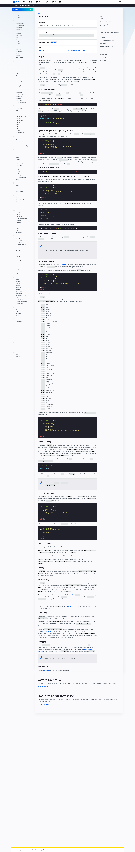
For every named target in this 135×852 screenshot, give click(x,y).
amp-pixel (15, 254)
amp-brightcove (17, 73)
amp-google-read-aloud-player (21, 146)
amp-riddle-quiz (17, 274)
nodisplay (54, 42)
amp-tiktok (15, 309)
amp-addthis (16, 41)
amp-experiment (17, 110)
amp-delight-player (18, 100)
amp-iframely (16, 159)
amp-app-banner (17, 51)
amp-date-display (17, 96)
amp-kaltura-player (18, 191)
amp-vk (15, 339)
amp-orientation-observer (19, 244)
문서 (30, 2)
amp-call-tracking (17, 81)
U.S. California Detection (106, 37)
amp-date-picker (17, 98)
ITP (76, 658)
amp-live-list (16, 207)
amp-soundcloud (17, 293)
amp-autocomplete (18, 57)
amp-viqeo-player (17, 337)
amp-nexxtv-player (18, 232)
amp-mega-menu (17, 214)
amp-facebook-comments (19, 116)
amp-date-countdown (18, 94)
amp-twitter (16, 315)
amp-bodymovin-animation (20, 69)
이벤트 (46, 2)
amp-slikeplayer (17, 287)
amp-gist (15, 142)
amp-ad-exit (16, 37)
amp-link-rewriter (17, 203)
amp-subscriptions (18, 303)
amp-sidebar (16, 283)
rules (44, 670)
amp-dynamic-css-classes (19, 102)
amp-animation (17, 47)
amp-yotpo (15, 354)
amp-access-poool (17, 27)
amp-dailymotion (17, 92)
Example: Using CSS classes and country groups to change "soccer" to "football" (110, 31)
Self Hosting (103, 57)
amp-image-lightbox (18, 163)
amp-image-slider (17, 165)
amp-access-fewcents (18, 23)
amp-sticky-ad (16, 297)
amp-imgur (16, 169)
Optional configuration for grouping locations (108, 24)
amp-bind (15, 67)
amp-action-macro (17, 35)
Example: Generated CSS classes (108, 28)
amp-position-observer (19, 258)
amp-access (16, 31)
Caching (102, 52)
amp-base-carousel (18, 63)
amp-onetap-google (18, 240)
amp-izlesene (16, 179)
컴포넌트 (43, 13)
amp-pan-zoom (17, 250)
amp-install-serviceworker (19, 177)
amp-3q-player (17, 17)
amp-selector (16, 281)
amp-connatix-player (18, 85)
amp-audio (16, 53)
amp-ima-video (17, 161)
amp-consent (16, 87)
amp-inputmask (17, 173)
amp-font (15, 126)
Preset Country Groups (105, 35)
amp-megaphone (17, 216)
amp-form (15, 128)
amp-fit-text (16, 124)
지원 (60, 2)
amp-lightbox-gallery (18, 199)
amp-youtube (16, 356)
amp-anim (15, 45)
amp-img (15, 167)
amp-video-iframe (17, 329)
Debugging (103, 60)
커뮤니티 (38, 2)
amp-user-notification (18, 321)
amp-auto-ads (16, 55)
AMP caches (70, 595)
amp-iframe (16, 157)
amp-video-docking (18, 327)
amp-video (15, 331)
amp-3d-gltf (16, 15)
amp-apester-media (18, 49)
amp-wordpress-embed (19, 349)
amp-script (16, 279)
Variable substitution (105, 49)
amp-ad (15, 39)
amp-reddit (16, 270)
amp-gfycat (16, 140)
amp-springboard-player (19, 295)
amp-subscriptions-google (20, 301)
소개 (24, 2)
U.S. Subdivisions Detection (107, 40)
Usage (101, 18)
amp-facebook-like (17, 118)
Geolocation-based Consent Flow (76, 50)
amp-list (15, 205)
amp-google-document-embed (21, 144)
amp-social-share (17, 291)
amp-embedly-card (18, 108)
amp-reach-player (17, 266)
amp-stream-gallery (18, 299)
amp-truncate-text (17, 313)
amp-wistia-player (17, 347)
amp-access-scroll (17, 29)
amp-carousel (16, 82)
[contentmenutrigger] (110, 16)
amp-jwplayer (16, 185)
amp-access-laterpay (18, 25)
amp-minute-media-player (20, 218)
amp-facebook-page (18, 120)
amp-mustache (17, 222)
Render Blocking (104, 43)
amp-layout (16, 197)
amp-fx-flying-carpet (18, 132)
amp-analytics (16, 43)
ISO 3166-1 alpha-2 (47, 631)
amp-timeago (16, 311)
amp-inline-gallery (17, 171)
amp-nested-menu (18, 228)
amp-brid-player (17, 71)
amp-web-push (17, 345)
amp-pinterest (16, 252)
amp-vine (15, 335)
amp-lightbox (16, 201)
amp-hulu (15, 151)
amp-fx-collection (17, 130)
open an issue (70, 606)
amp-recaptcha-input (18, 268)
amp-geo (15, 138)
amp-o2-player (16, 238)
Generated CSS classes (105, 21)
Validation (102, 63)
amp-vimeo (16, 333)
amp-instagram (17, 175)
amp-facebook (16, 122)
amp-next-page (17, 230)
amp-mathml (16, 212)
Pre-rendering (103, 54)
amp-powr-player (17, 260)
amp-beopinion (17, 65)
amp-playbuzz (16, 256)
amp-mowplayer (17, 220)
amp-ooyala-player (18, 242)
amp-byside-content (18, 75)
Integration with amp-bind (106, 46)
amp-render (16, 272)
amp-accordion (17, 33)
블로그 (54, 2)
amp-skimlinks (16, 285)
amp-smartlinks (17, 289)
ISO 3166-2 (63, 264)
